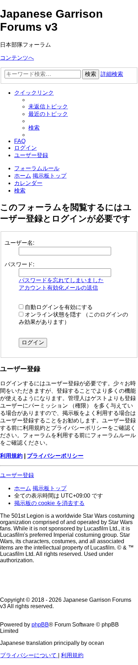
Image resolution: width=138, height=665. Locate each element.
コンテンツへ (17, 58)
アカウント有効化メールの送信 (58, 288)
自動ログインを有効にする (58, 307)
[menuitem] (48, 106)
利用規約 (11, 456)
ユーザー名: (19, 243)
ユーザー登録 (17, 475)
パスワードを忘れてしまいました (61, 280)
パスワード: (19, 264)
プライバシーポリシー (55, 456)
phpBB (40, 625)
